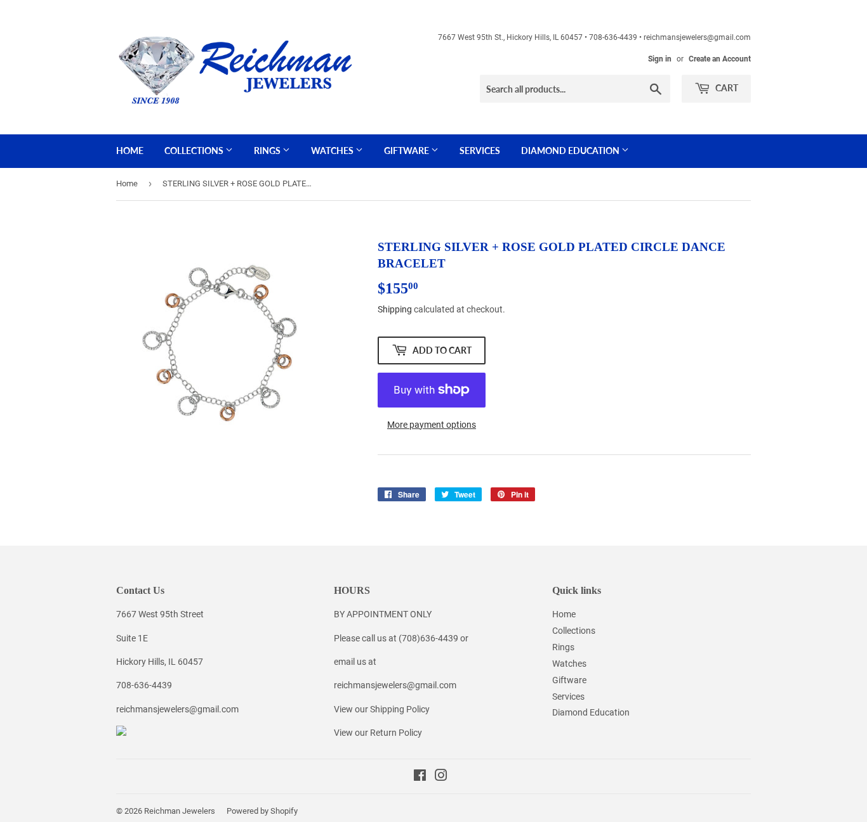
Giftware (407, 150)
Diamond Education (571, 150)
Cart (725, 87)
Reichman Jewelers (179, 811)
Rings (268, 150)
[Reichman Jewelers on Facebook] (420, 777)
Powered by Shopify (262, 811)
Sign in (660, 59)
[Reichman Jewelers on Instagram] (441, 777)
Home (129, 150)
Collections (194, 150)
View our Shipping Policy (382, 709)
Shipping (395, 309)
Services (480, 150)
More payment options (431, 425)
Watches (333, 150)
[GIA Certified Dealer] (121, 733)
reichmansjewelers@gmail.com (177, 709)
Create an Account (720, 59)
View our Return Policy (378, 733)
